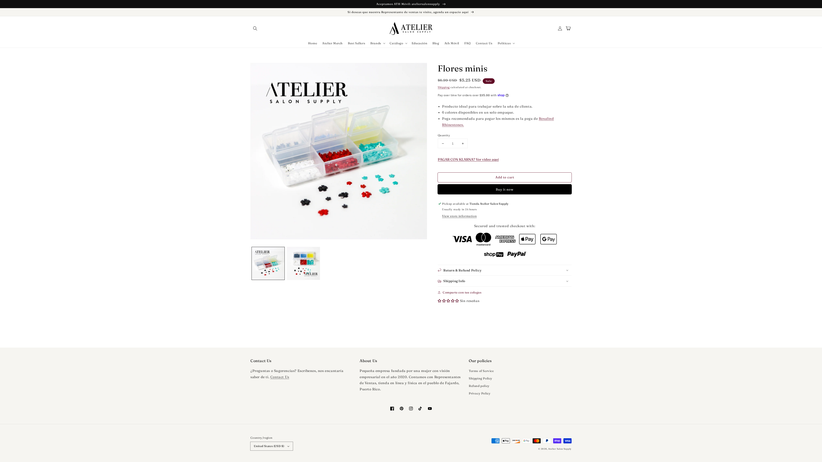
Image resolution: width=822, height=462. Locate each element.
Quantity (444, 135)
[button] (255, 28)
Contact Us (279, 377)
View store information (459, 216)
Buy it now (505, 189)
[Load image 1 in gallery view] (268, 263)
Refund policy (479, 386)
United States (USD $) (269, 446)
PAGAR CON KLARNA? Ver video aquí (468, 159)
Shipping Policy (480, 378)
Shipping (444, 87)
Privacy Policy (479, 393)
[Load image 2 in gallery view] (303, 263)
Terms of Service (481, 371)
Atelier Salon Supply (560, 448)
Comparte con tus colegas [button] (462, 292)
